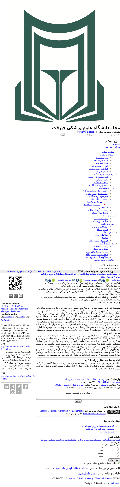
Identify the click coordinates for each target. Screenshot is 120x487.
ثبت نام (116, 144)
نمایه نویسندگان (100, 182)
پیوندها (105, 238)
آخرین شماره (102, 179)
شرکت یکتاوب (107, 431)
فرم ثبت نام (102, 229)
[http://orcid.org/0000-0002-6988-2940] (53, 281)
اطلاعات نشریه (106, 154)
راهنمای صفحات (100, 246)
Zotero (21, 316)
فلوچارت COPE (94, 202)
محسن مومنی (91, 280)
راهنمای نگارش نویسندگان (95, 190)
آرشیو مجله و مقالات (104, 174)
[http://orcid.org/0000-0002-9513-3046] (80, 281)
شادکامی (85, 379)
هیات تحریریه (102, 163)
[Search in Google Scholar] (103, 281)
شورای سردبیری (100, 166)
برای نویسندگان (106, 188)
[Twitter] (19, 386)
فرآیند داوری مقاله (99, 221)
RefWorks (15, 311)
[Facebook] (25, 386)
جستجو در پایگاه (100, 249)
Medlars (4, 308)
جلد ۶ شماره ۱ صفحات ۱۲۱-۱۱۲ (50, 271)
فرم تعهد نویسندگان (98, 196)
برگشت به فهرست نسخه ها (19, 271)
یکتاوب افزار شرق (87, 473)
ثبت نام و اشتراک (106, 224)
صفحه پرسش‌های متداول (96, 251)
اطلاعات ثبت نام (100, 226)
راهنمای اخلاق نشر (99, 199)
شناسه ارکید (102, 207)
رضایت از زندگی (72, 379)
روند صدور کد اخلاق (92, 204)
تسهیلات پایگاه (107, 243)
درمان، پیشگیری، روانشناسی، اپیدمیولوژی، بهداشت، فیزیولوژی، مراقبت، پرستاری (80, 439)
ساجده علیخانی (63, 280)
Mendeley (9, 316)
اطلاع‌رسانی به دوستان (97, 257)
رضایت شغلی (97, 379)
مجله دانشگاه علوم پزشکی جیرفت (70, 468)
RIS (11, 306)
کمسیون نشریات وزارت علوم (100, 429)
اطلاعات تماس (101, 235)
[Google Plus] (19, 391)
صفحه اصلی (108, 152)
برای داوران (108, 215)
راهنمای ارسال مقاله (98, 210)
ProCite (13, 308)
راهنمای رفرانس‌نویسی (97, 193)
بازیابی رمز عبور (112, 147)
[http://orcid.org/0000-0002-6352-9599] (107, 281)
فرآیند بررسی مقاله (98, 168)
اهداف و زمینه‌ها (100, 160)
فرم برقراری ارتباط (98, 240)
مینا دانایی (115, 280)
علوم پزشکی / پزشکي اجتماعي (69, 385)
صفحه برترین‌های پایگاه (97, 254)
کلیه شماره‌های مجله (98, 177)
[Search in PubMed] (100, 281)
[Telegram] (12, 386)
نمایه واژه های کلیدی (98, 185)
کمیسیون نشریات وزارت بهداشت (98, 426)
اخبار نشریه (102, 171)
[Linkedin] (6, 386)
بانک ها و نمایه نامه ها (104, 260)
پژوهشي (104, 385)
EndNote (19, 306)
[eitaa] (12, 391)
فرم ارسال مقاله (100, 213)
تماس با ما (109, 232)
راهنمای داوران (101, 218)
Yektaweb (115, 483)
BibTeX (4, 306)
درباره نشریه (102, 157)
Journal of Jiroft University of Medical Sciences (90, 478)
